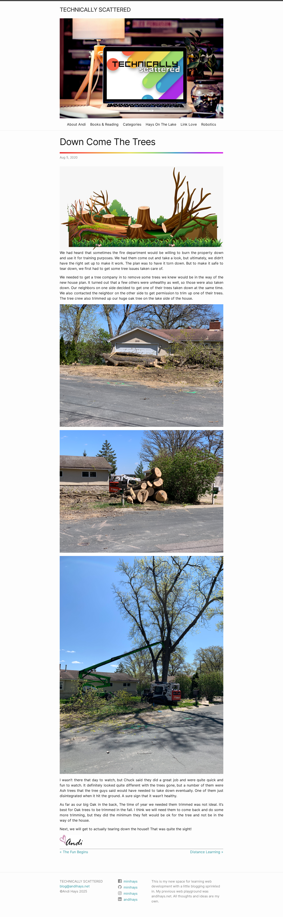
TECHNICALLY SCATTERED (95, 9)
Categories (132, 124)
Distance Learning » (206, 852)
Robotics (208, 124)
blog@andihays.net (75, 886)
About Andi (76, 124)
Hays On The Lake (161, 124)
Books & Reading (104, 124)
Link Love (189, 124)
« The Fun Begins (74, 852)
